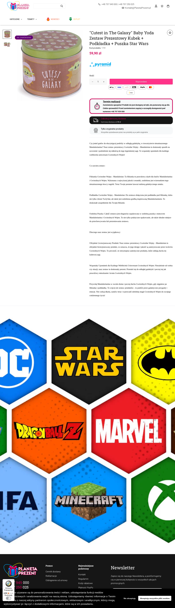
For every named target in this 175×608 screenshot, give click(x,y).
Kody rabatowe (85, 583)
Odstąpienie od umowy (56, 580)
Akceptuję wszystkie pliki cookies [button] (155, 598)
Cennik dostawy (53, 571)
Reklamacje (51, 576)
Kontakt (82, 574)
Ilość (91, 75)
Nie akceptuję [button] (130, 598)
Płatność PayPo (85, 587)
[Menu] (12, 580)
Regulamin (83, 579)
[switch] (8, 598)
